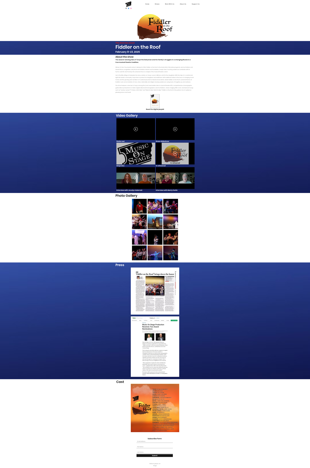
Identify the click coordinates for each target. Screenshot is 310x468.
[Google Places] (126, 8)
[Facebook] (128, 8)
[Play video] (136, 129)
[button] (157, 4)
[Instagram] (131, 8)
